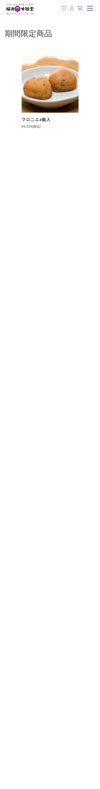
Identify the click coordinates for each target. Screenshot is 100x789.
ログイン (71, 8)
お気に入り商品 (64, 8)
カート (79, 8)
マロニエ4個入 (36, 119)
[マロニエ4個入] (50, 84)
